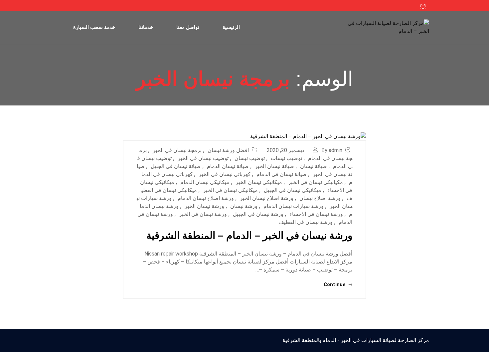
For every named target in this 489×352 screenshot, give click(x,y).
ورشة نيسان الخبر (204, 206)
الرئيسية (231, 27)
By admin (331, 150)
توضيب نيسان (250, 158)
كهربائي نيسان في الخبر (224, 174)
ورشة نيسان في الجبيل (258, 214)
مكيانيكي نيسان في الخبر (315, 182)
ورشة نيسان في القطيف (305, 222)
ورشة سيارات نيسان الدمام (293, 206)
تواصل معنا (187, 27)
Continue (335, 284)
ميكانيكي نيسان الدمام (205, 182)
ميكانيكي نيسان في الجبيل (292, 190)
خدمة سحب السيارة (94, 27)
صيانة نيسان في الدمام (281, 174)
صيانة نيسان (313, 166)
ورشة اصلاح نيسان (320, 198)
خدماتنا (145, 27)
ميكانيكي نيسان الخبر (259, 182)
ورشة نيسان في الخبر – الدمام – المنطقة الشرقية (249, 235)
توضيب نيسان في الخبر (203, 158)
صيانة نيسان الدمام (228, 166)
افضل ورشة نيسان (228, 150)
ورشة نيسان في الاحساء (316, 214)
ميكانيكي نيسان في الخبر (230, 190)
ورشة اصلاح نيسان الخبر (266, 198)
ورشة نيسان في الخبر (203, 214)
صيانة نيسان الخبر (274, 166)
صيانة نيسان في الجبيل (176, 166)
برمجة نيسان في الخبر (177, 150)
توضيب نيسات (286, 158)
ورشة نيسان (243, 206)
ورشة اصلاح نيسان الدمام (206, 198)
